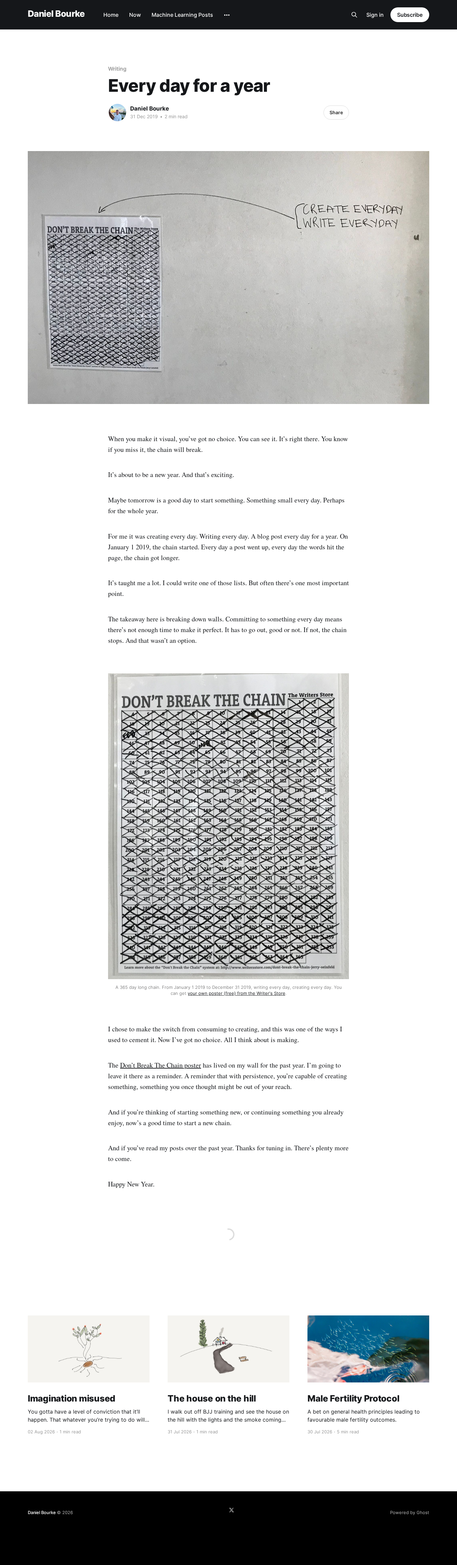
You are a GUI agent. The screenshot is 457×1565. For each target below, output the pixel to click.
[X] (231, 1510)
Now (135, 14)
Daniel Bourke (56, 13)
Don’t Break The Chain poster (160, 1065)
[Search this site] (354, 14)
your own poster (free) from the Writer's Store (236, 993)
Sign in (375, 14)
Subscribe (410, 14)
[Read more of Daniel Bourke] (117, 112)
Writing (117, 68)
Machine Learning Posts (182, 14)
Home (110, 14)
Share (336, 112)
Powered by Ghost (409, 1512)
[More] (227, 15)
